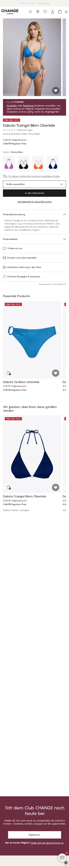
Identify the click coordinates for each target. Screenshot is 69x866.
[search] (30, 11)
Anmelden (12, 105)
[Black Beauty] (23, 164)
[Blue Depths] (53, 164)
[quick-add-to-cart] (8, 373)
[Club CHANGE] (52, 11)
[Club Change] (45, 11)
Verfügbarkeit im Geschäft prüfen (34, 201)
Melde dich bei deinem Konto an (47, 842)
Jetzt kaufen (49, 3)
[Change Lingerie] (9, 11)
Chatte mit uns (14, 248)
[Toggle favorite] (55, 90)
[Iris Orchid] (9, 164)
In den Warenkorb (34, 193)
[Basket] (59, 11)
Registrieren (29, 105)
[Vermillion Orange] (38, 164)
